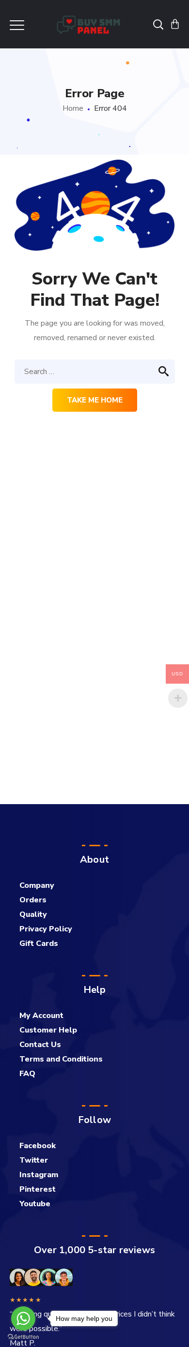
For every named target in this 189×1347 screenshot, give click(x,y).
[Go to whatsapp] (23, 1318)
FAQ (27, 1073)
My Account (41, 1015)
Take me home (95, 400)
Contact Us (40, 1044)
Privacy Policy (45, 929)
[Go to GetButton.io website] (23, 1337)
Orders (33, 900)
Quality (33, 914)
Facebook (37, 1145)
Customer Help (48, 1030)
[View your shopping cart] (175, 24)
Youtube (34, 1203)
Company (36, 885)
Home (73, 108)
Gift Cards (38, 943)
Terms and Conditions (61, 1059)
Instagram (38, 1174)
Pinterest (37, 1189)
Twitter (33, 1160)
